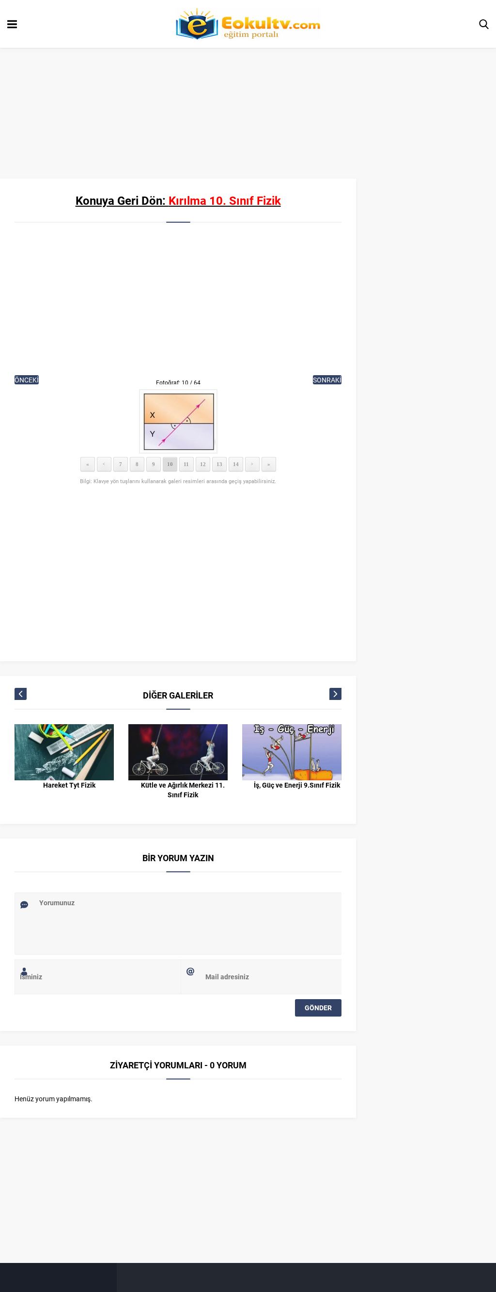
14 (236, 464)
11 (186, 464)
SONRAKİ (327, 379)
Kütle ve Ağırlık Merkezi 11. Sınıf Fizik (183, 789)
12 (203, 464)
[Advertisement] (178, 305)
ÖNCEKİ (27, 379)
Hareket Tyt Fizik (69, 785)
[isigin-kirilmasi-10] (178, 421)
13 (219, 464)
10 (170, 464)
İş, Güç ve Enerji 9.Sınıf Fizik (297, 785)
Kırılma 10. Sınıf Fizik (225, 200)
